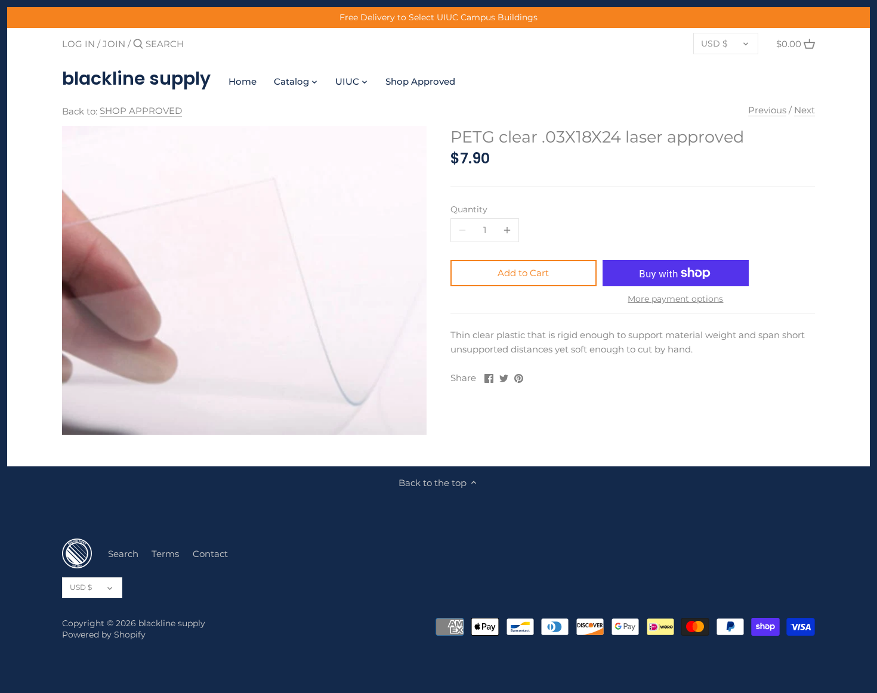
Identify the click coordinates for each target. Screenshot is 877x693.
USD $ (714, 43)
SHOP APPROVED (141, 110)
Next (804, 110)
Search (123, 553)
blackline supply (136, 79)
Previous (767, 110)
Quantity (468, 209)
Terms (165, 553)
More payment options (675, 299)
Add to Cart (523, 273)
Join (114, 44)
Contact (210, 553)
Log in (78, 44)
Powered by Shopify (104, 634)
